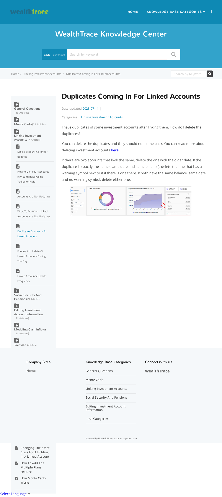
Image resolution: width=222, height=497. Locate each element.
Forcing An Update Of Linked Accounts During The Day (31, 256)
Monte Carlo (23, 124)
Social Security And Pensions (27, 297)
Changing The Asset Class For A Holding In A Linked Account (35, 452)
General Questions (27, 109)
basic (47, 54)
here (115, 150)
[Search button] (173, 54)
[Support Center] (29, 11)
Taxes (18, 345)
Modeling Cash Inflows (30, 329)
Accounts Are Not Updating (33, 196)
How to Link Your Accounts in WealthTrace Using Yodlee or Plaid (33, 176)
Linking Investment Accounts (42, 74)
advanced (59, 54)
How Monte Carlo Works (33, 480)
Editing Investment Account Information (28, 312)
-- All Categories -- (99, 418)
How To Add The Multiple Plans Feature (32, 467)
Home (133, 12)
